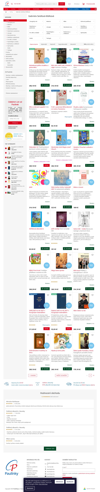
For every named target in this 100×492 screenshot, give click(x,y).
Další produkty (10, 58)
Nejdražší (52, 44)
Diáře (8, 63)
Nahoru (33, 375)
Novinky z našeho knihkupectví (14, 86)
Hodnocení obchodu (50, 393)
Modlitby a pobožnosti (13, 37)
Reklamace (29, 469)
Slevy (28, 465)
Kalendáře (10, 65)
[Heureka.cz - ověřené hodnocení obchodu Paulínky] (15, 136)
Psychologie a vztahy (12, 41)
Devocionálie (9, 67)
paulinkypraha (51, 474)
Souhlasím (70, 482)
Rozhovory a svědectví (13, 43)
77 (93, 375)
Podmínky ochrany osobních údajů (32, 473)
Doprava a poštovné (32, 466)
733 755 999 (50, 467)
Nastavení (30, 488)
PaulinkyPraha (50, 469)
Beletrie (9, 24)
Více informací (43, 484)
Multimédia (9, 56)
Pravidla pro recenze (32, 476)
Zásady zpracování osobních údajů (12, 127)
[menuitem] (6, 9)
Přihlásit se (15, 123)
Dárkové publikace (12, 29)
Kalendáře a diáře (10, 60)
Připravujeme (9, 81)
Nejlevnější (44, 44)
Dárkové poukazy (10, 83)
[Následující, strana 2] (90, 375)
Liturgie (9, 33)
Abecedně (73, 44)
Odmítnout (59, 482)
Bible (8, 26)
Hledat (62, 4)
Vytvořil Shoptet (91, 488)
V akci (7, 79)
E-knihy (8, 52)
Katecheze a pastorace (13, 31)
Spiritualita (10, 46)
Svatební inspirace (11, 88)
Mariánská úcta (11, 35)
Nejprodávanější (62, 44)
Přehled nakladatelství (12, 93)
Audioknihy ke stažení (11, 54)
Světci (9, 48)
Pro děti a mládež (12, 39)
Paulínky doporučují (11, 77)
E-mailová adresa (13, 116)
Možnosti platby (31, 463)
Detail (69, 125)
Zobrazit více (50, 448)
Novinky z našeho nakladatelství (14, 75)
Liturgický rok (11, 22)
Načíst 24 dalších (61, 375)
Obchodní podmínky (32, 471)
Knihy (7, 20)
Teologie (9, 50)
